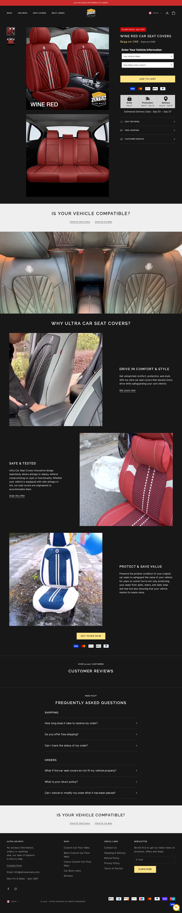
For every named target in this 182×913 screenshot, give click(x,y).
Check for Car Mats (103, 222)
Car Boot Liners (72, 870)
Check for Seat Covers (80, 222)
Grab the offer (17, 495)
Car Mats (22, 13)
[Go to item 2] (11, 41)
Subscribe (145, 869)
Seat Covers (39, 13)
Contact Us (110, 847)
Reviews (68, 875)
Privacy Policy (112, 863)
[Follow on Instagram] (15, 888)
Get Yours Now (91, 636)
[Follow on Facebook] (8, 888)
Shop (9, 13)
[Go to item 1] (11, 31)
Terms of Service (113, 868)
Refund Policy (111, 858)
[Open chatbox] (176, 907)
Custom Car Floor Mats (76, 847)
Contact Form (14, 865)
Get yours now (127, 390)
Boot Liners (58, 13)
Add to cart (147, 79)
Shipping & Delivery (115, 852)
